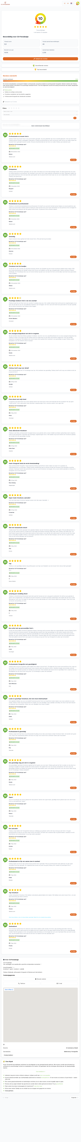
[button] (40, 1090)
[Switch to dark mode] (68, 3)
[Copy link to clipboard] (64, 3)
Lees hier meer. (38, 1086)
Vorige (6, 1097)
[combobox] (40, 111)
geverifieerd (59, 1083)
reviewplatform (45, 1077)
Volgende (73, 1097)
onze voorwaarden (45, 1075)
